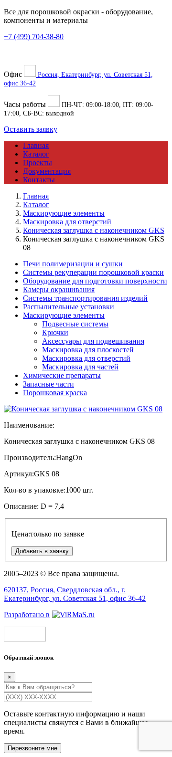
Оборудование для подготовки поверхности (95, 281)
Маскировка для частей (80, 367)
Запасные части (48, 384)
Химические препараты (62, 375)
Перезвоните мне (32, 748)
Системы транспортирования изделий (85, 298)
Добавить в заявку (42, 551)
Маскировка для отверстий (86, 358)
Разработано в (27, 614)
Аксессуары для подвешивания (93, 341)
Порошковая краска (55, 393)
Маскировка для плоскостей (88, 350)
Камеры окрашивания (59, 289)
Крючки (55, 332)
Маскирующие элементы (64, 315)
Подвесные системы (75, 324)
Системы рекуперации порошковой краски (93, 272)
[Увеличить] (83, 409)
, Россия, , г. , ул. (75, 594)
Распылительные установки (68, 307)
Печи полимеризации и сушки (73, 264)
